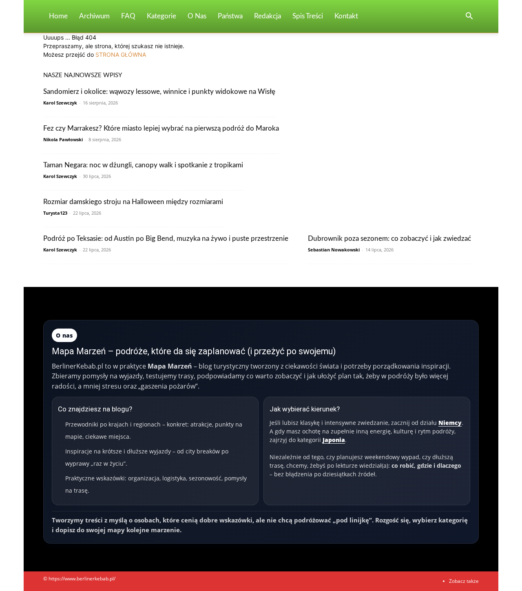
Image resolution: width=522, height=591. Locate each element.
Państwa (230, 16)
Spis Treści (307, 16)
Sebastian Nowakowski (334, 250)
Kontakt (346, 16)
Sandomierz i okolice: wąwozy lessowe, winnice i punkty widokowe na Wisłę (159, 91)
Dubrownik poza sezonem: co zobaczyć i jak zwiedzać (389, 238)
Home (58, 16)
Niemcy (450, 423)
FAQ (128, 16)
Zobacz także (464, 581)
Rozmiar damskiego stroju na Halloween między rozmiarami (133, 201)
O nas (197, 16)
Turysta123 (55, 213)
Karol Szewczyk (60, 103)
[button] (469, 17)
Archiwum (94, 16)
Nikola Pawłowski (63, 139)
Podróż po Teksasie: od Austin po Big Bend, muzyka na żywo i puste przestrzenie (165, 238)
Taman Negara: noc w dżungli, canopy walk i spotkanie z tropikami (143, 165)
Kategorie (161, 16)
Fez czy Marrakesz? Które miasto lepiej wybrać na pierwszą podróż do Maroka (161, 128)
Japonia (334, 440)
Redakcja (267, 16)
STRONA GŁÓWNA (120, 54)
